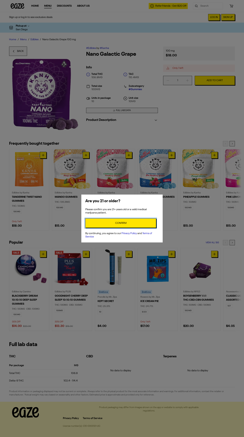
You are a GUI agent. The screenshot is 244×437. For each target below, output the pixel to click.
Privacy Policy (129, 233)
